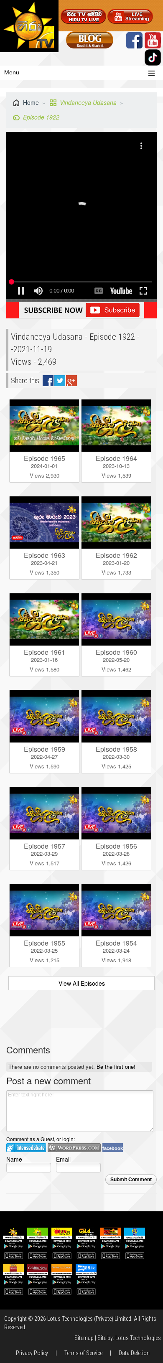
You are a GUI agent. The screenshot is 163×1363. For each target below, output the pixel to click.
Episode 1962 (116, 555)
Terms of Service (83, 1353)
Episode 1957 (44, 846)
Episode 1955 (44, 943)
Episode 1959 (44, 749)
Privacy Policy (32, 1353)
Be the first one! (116, 1067)
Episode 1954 (116, 943)
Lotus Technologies (138, 1338)
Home (31, 102)
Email (63, 1159)
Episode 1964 (116, 458)
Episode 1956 (116, 846)
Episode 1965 (44, 458)
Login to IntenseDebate (26, 1147)
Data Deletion (134, 1353)
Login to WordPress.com (74, 1147)
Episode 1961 (44, 652)
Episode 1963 (44, 555)
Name (14, 1159)
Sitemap (84, 1338)
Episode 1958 (116, 749)
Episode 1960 (116, 652)
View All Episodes (82, 983)
